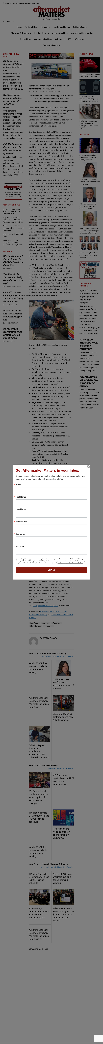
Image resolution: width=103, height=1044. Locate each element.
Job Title (20, 546)
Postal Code (21, 522)
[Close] (88, 466)
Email (18, 485)
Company (20, 534)
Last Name (21, 509)
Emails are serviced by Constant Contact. (70, 563)
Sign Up (51, 570)
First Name (21, 497)
